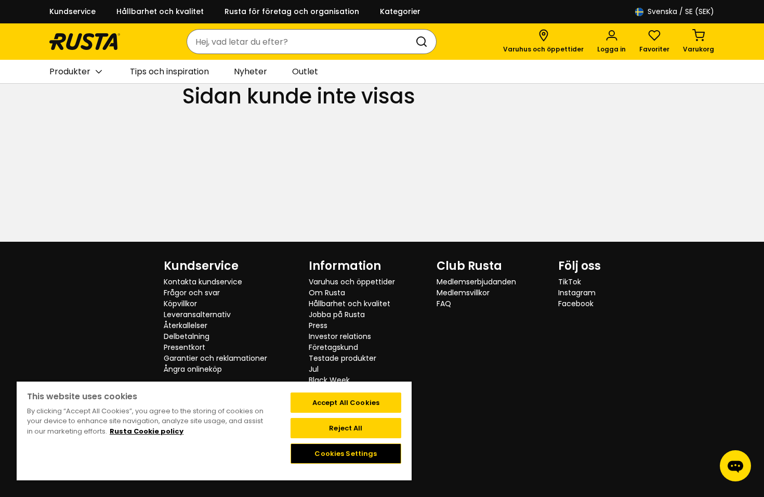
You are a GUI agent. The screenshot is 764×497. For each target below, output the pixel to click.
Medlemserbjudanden (476, 282)
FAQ (444, 303)
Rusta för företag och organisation (292, 11)
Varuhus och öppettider (352, 282)
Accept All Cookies (345, 403)
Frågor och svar (192, 292)
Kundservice (72, 11)
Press (318, 325)
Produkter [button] (69, 71)
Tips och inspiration (169, 71)
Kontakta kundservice (203, 282)
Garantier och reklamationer (215, 358)
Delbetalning (186, 336)
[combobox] (301, 41)
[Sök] (423, 41)
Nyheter (250, 71)
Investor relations (340, 336)
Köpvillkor (180, 303)
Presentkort (184, 347)
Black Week (329, 380)
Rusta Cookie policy (146, 431)
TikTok (569, 282)
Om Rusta (327, 292)
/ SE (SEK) (681, 11)
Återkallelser (185, 325)
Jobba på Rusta (337, 314)
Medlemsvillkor (463, 292)
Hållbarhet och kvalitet (160, 11)
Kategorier (400, 11)
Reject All (345, 428)
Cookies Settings (345, 454)
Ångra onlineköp (193, 369)
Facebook (576, 303)
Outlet (305, 71)
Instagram (577, 292)
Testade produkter (342, 358)
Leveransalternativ (197, 314)
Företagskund (333, 347)
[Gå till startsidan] (84, 41)
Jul (314, 369)
